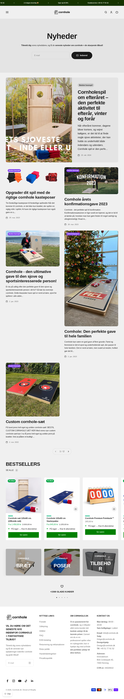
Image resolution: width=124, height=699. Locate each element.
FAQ (41, 635)
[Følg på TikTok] (26, 681)
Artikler (42, 631)
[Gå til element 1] (56, 597)
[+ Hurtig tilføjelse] (37, 509)
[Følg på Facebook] (7, 681)
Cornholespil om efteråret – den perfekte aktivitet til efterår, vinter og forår (93, 105)
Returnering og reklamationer (51, 645)
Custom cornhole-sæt (25, 421)
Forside (42, 622)
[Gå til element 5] (67, 597)
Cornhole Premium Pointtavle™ (99, 518)
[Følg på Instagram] (13, 681)
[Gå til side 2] (68, 451)
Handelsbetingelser (47, 654)
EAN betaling (45, 640)
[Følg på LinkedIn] (32, 681)
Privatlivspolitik (45, 658)
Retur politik (44, 649)
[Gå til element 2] (59, 597)
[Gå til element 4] (64, 597)
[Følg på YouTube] (19, 681)
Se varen (23, 535)
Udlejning (43, 626)
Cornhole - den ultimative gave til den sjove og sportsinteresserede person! (31, 276)
